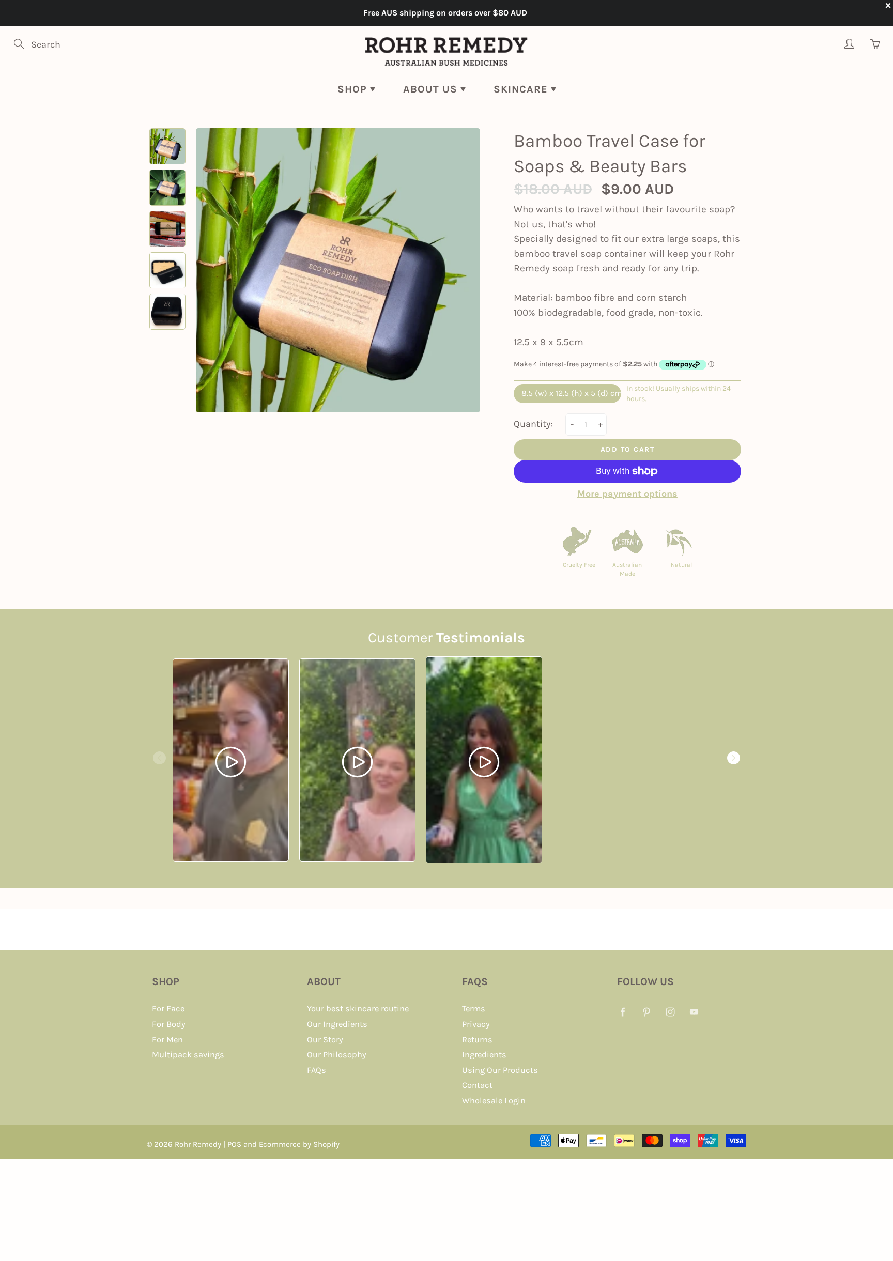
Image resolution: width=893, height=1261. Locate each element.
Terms (473, 1008)
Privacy (476, 1024)
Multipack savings (188, 1054)
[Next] (733, 757)
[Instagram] (670, 1012)
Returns (477, 1039)
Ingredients (484, 1054)
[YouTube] (694, 1012)
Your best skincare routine (358, 1008)
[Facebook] (622, 1012)
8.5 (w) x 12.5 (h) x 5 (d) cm (571, 393)
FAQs (316, 1070)
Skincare (522, 89)
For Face (168, 1008)
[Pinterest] (646, 1012)
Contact (477, 1085)
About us (431, 89)
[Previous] (159, 757)
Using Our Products (500, 1070)
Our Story (325, 1039)
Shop (353, 89)
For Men (167, 1039)
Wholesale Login (494, 1100)
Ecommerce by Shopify (299, 1144)
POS (234, 1144)
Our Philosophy (336, 1054)
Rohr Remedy (198, 1144)
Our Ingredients (337, 1024)
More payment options (627, 493)
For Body (169, 1024)
